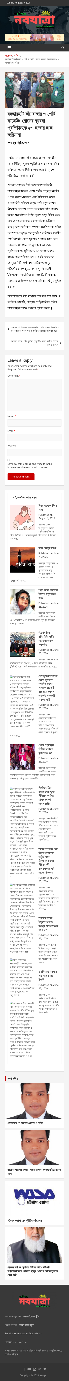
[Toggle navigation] (9, 47)
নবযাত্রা (43, 1375)
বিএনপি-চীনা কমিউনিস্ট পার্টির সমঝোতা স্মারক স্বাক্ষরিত (46, 638)
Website (12, 445)
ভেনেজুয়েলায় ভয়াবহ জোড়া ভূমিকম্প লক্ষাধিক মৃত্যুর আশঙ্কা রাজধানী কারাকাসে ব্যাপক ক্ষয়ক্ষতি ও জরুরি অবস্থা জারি (48, 687)
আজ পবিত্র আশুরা (47, 548)
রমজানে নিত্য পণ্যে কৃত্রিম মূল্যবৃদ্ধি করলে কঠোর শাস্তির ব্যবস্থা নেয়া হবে (34, 343)
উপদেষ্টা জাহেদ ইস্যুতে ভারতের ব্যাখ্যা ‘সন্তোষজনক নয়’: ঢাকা (48, 924)
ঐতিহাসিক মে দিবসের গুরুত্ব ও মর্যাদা (25, 1123)
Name (12, 416)
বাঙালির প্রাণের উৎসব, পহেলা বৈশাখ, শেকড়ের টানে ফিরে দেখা (34, 1172)
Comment (14, 375)
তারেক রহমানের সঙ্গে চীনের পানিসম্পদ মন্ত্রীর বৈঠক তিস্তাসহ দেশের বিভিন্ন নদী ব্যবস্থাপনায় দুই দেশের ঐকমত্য (48, 860)
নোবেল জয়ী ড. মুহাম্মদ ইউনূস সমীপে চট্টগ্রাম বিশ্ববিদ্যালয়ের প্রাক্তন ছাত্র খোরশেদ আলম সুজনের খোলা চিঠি (33, 1271)
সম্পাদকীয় (12, 1078)
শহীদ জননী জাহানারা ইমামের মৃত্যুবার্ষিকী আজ (48, 594)
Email (11, 430)
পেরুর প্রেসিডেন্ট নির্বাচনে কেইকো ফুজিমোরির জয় (46, 749)
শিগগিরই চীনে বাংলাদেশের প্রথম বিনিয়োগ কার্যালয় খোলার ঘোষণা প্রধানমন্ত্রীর (47, 795)
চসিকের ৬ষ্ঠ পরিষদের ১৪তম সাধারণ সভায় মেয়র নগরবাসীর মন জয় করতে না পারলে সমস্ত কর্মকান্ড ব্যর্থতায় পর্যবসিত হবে (35, 329)
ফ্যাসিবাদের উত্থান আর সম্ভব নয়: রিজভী (48, 975)
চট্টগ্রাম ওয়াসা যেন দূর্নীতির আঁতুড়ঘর (25, 1220)
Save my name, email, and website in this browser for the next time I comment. (30, 465)
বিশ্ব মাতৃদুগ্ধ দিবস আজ (48, 507)
